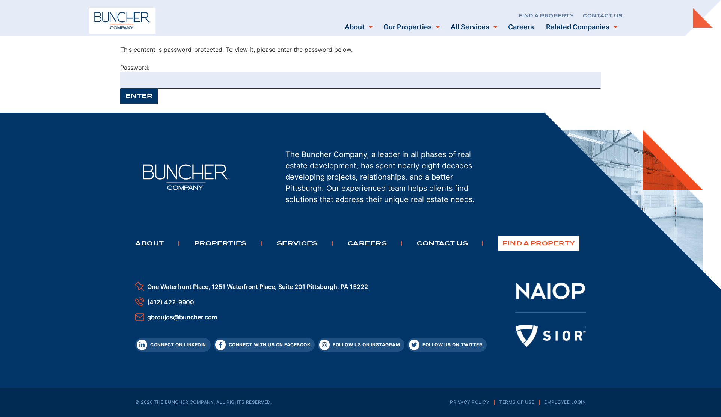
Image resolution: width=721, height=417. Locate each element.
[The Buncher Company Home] (122, 21)
